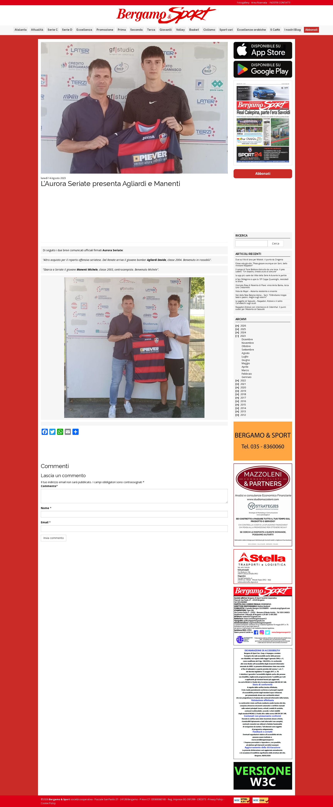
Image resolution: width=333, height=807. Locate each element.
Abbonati (311, 29)
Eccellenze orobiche (251, 29)
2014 (243, 408)
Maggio (246, 363)
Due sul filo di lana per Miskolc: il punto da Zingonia (259, 260)
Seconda (136, 29)
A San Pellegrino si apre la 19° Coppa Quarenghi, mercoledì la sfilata (261, 280)
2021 (243, 384)
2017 (243, 397)
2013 (243, 411)
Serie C (53, 29)
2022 (243, 380)
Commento (48, 486)
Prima (122, 29)
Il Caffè (275, 29)
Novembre (248, 343)
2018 (243, 394)
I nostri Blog (292, 29)
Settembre (248, 349)
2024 (243, 332)
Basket (194, 29)
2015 (243, 404)
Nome (45, 508)
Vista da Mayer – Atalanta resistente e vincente (256, 291)
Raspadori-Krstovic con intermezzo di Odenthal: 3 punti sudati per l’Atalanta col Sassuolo (260, 308)
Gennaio (246, 377)
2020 (243, 387)
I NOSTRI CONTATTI (279, 2)
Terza (151, 29)
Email (44, 522)
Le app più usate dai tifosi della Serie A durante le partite (261, 275)
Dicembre (247, 339)
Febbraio (247, 373)
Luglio (245, 356)
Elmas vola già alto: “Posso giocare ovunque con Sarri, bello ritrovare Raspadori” (261, 264)
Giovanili (166, 29)
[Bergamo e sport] (263, 441)
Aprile (245, 366)
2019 (243, 391)
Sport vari (226, 29)
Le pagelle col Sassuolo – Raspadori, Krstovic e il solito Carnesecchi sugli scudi (258, 302)
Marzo (245, 370)
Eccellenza (84, 29)
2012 (243, 415)
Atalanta (21, 29)
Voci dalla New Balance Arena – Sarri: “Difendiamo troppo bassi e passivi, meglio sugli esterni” (260, 296)
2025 (243, 329)
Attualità (37, 29)
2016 (243, 401)
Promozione (105, 29)
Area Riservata (259, 2)
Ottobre (246, 346)
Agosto (246, 353)
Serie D (67, 29)
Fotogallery (243, 2)
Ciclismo (209, 29)
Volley (180, 29)
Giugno (246, 360)
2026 (243, 325)
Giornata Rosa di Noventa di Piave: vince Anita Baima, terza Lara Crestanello (262, 286)
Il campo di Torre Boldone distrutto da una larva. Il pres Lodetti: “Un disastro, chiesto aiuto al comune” (260, 270)
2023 (243, 336)
